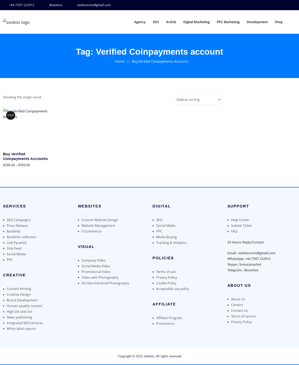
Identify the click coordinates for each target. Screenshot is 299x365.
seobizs (149, 356)
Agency (140, 22)
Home (119, 61)
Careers (237, 305)
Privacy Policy (241, 322)
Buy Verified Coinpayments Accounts (160, 61)
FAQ (234, 231)
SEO (156, 22)
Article (171, 22)
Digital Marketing (196, 22)
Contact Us (239, 310)
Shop (279, 22)
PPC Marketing (228, 22)
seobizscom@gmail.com (94, 5)
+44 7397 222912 (21, 5)
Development (257, 22)
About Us (238, 299)
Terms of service (243, 316)
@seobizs (55, 5)
